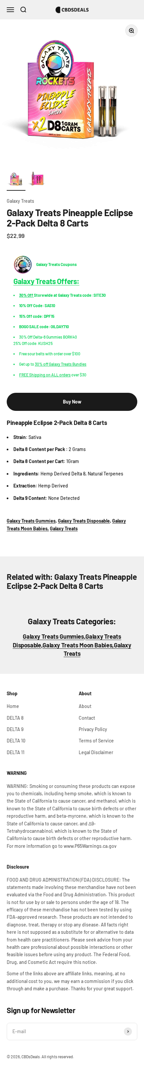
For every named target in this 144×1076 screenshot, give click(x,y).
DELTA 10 (16, 740)
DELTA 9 (15, 729)
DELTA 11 (15, 752)
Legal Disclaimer (96, 752)
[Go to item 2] (37, 180)
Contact (87, 718)
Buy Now (72, 402)
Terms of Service (96, 740)
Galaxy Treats (20, 201)
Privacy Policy (93, 729)
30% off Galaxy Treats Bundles (60, 364)
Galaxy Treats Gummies (31, 521)
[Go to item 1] (16, 180)
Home (13, 706)
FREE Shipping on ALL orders (45, 374)
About (85, 706)
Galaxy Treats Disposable (84, 521)
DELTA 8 (15, 718)
